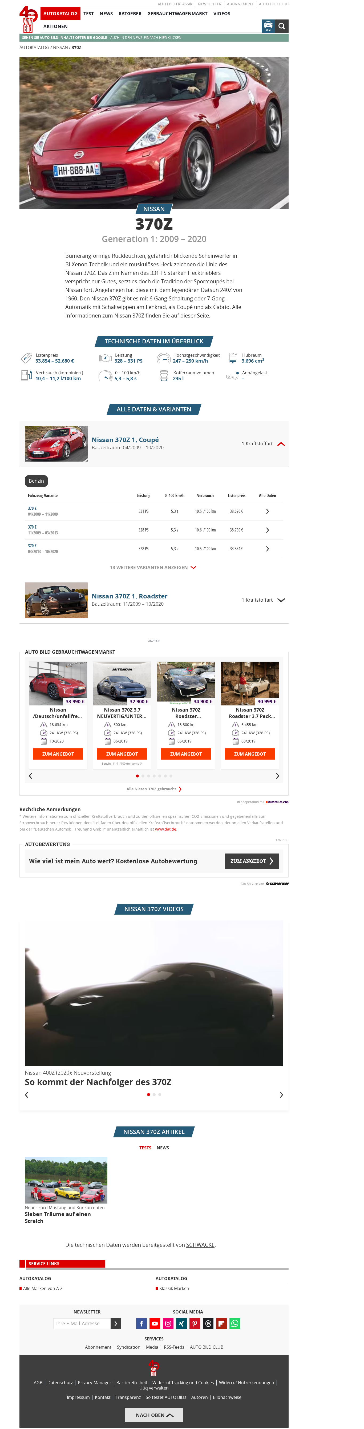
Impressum (78, 1397)
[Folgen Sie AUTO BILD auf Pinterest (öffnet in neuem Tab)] (194, 1323)
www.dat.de (165, 829)
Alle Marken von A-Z (43, 1288)
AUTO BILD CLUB (274, 4)
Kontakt (103, 1397)
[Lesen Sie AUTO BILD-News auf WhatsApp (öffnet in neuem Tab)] (234, 1323)
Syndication (128, 1347)
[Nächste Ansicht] (281, 1094)
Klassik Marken (174, 1288)
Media (152, 1347)
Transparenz (128, 1397)
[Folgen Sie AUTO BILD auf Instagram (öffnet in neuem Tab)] (168, 1323)
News (163, 1147)
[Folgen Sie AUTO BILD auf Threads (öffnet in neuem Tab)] (208, 1323)
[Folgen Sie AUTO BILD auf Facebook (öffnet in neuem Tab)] (141, 1323)
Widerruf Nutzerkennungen (246, 1382)
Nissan (60, 47)
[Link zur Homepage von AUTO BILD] (28, 19)
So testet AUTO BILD (166, 1397)
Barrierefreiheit (131, 1382)
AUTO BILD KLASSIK (175, 4)
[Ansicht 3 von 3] (159, 1094)
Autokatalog (34, 47)
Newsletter (209, 4)
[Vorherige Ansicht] (26, 1094)
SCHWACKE (200, 1245)
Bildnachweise (227, 1397)
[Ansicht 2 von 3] (154, 1094)
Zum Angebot (58, 754)
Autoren (199, 1397)
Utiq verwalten (154, 1388)
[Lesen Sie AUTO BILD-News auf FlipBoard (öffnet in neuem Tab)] (221, 1323)
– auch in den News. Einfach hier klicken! (102, 38)
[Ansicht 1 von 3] (148, 1094)
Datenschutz (60, 1382)
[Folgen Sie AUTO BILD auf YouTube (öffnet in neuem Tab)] (154, 1323)
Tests (145, 1147)
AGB (38, 1382)
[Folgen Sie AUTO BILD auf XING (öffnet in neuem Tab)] (181, 1323)
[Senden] (116, 1323)
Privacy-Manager (94, 1382)
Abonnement (240, 4)
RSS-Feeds (174, 1347)
